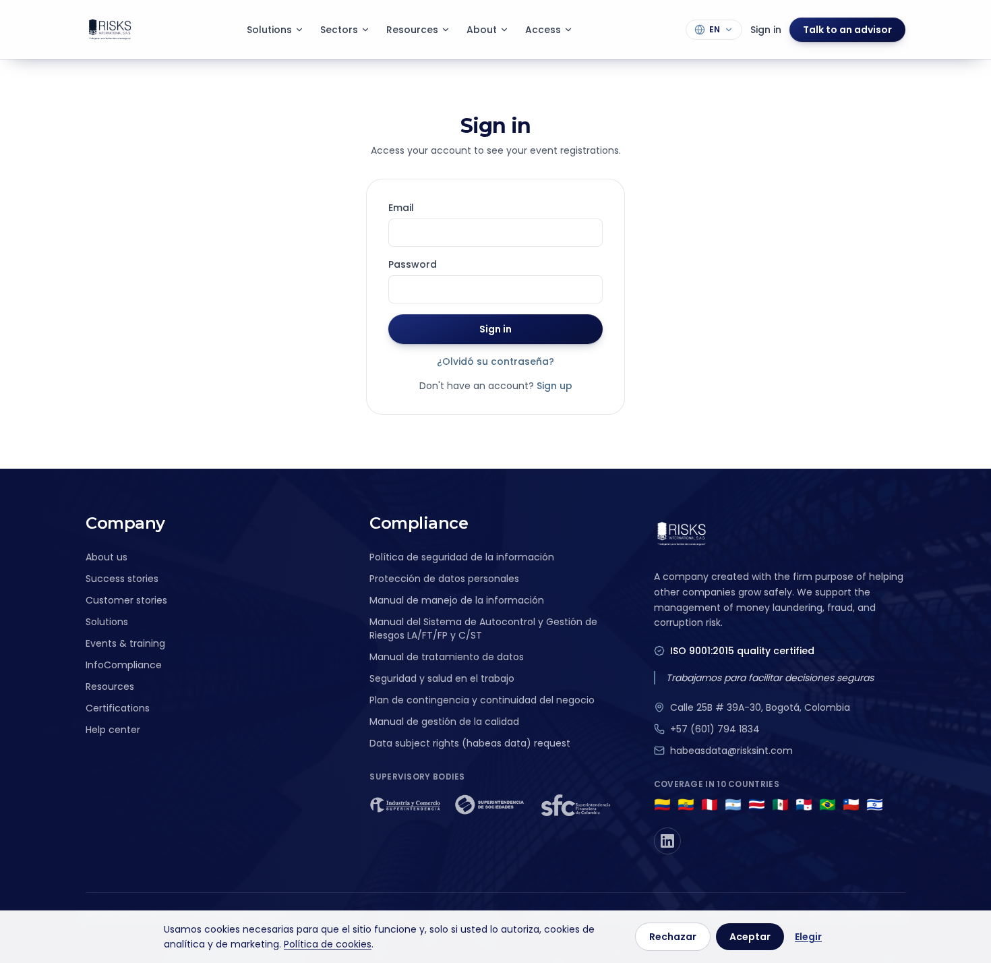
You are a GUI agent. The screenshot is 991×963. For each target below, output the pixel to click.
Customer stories (126, 600)
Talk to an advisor (847, 29)
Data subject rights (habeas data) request (469, 743)
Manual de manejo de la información (456, 600)
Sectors (339, 29)
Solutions (269, 29)
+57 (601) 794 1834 (715, 729)
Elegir (808, 936)
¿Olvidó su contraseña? (495, 361)
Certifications (118, 708)
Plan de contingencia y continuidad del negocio (482, 700)
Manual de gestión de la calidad (444, 721)
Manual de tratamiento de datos (446, 657)
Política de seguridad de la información (461, 557)
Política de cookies (327, 944)
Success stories (122, 578)
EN (714, 29)
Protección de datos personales (444, 578)
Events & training (125, 643)
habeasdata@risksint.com (731, 750)
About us (106, 557)
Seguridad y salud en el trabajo (441, 678)
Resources (412, 29)
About (482, 29)
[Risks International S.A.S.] (110, 30)
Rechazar (672, 936)
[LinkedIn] (667, 840)
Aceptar (750, 936)
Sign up (554, 385)
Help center (113, 729)
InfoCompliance (124, 665)
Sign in (765, 29)
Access (543, 29)
